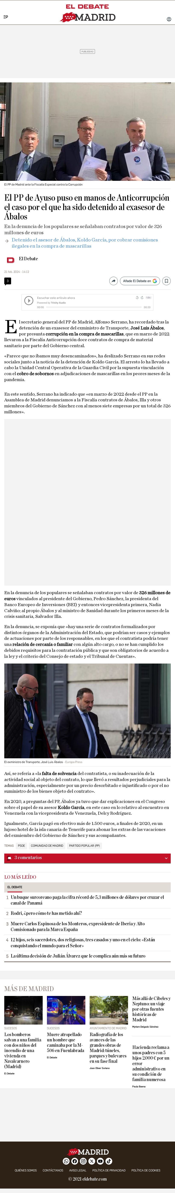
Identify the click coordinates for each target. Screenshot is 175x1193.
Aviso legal (77, 1170)
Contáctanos (53, 1170)
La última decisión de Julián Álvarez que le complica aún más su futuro (78, 956)
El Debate (28, 258)
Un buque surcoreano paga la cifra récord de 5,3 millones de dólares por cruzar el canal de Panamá (87, 900)
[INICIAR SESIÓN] (169, 20)
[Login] (169, 20)
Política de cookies (145, 1170)
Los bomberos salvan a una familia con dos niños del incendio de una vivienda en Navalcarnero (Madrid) (22, 1050)
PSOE (21, 846)
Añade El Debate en (137, 281)
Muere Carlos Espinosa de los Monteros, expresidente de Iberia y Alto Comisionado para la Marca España (78, 926)
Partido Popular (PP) (84, 846)
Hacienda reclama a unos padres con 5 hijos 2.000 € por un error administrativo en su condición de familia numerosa (150, 1063)
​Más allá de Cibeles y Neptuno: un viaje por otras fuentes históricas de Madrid (151, 1009)
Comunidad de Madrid (47, 846)
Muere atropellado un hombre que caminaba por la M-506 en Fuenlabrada (65, 1042)
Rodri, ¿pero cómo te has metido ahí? (46, 913)
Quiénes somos (26, 1170)
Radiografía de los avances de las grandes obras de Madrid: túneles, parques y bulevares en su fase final (108, 1048)
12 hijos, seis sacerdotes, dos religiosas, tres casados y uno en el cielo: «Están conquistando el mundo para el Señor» (83, 942)
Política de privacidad (108, 1170)
